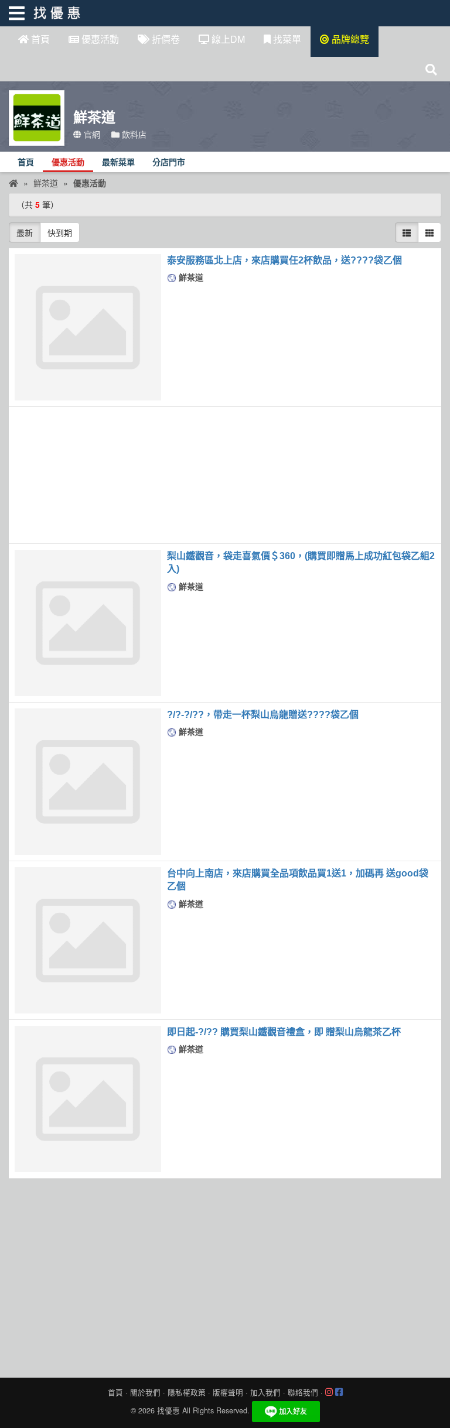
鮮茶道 (189, 277)
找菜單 (286, 39)
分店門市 (168, 162)
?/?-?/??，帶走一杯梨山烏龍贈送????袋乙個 (263, 715)
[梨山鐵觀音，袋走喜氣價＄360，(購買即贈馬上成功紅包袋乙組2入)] (88, 623)
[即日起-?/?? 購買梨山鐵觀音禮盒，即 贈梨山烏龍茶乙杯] (88, 1099)
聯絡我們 (303, 1392)
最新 (24, 232)
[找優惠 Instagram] (329, 1392)
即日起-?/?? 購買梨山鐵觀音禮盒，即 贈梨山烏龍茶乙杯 (284, 1032)
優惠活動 (99, 39)
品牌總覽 (349, 39)
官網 (90, 134)
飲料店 (133, 134)
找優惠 (168, 1410)
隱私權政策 (187, 1392)
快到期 (59, 232)
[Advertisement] (225, 475)
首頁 (39, 39)
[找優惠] (13, 183)
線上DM (227, 39)
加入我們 (265, 1392)
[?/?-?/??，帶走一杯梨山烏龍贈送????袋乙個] (88, 781)
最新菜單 (118, 162)
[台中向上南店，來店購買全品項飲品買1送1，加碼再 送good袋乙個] (88, 940)
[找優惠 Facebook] (339, 1392)
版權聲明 (228, 1392)
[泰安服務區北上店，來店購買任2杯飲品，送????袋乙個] (88, 327)
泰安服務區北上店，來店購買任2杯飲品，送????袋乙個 (284, 260)
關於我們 (145, 1392)
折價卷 (164, 39)
